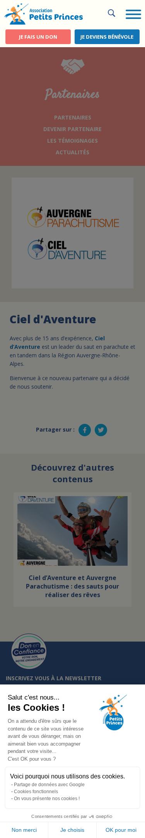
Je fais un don (38, 36)
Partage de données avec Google (49, 784)
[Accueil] (43, 13)
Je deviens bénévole (106, 36)
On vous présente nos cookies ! (47, 798)
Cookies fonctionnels (36, 791)
